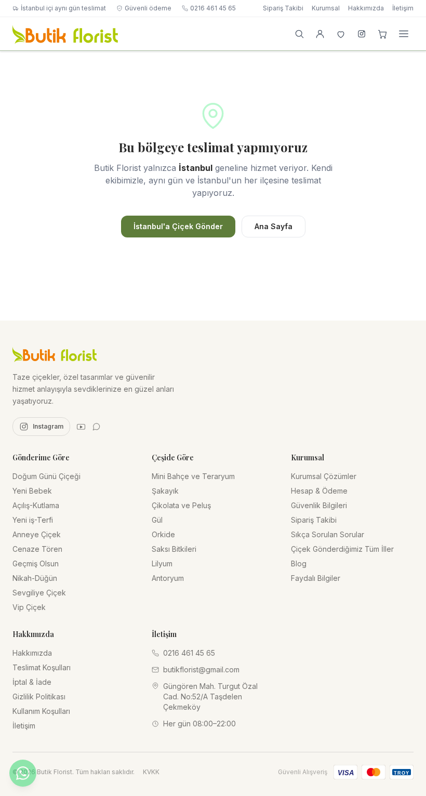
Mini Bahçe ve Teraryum (193, 476)
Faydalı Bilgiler (315, 578)
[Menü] (404, 34)
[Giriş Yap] (320, 33)
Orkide (163, 534)
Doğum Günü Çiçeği (46, 476)
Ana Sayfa (273, 226)
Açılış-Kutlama (35, 505)
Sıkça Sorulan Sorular (327, 534)
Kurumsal (326, 8)
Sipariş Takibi (283, 8)
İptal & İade (31, 682)
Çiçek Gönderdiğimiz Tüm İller (342, 549)
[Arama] (299, 33)
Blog (299, 563)
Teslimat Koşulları (41, 667)
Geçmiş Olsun (35, 563)
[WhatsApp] (96, 426)
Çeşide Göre (173, 457)
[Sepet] (382, 33)
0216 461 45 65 (213, 8)
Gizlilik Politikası (38, 696)
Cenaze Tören (37, 549)
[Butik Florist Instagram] (361, 33)
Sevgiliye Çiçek (39, 592)
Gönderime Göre (41, 457)
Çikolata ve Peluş (181, 505)
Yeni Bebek (32, 490)
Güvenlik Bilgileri (319, 505)
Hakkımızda (366, 8)
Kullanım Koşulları (41, 711)
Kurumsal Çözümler (323, 476)
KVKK (151, 772)
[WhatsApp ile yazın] (22, 773)
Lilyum (162, 563)
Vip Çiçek (29, 607)
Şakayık (165, 490)
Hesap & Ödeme (319, 490)
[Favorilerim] (340, 33)
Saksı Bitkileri (174, 549)
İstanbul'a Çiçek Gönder (178, 226)
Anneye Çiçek (36, 534)
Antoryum (168, 578)
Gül (157, 519)
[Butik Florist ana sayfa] (54, 354)
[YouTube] (81, 426)
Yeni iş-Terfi (32, 519)
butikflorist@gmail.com (201, 669)
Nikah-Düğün (34, 578)
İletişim (403, 8)
